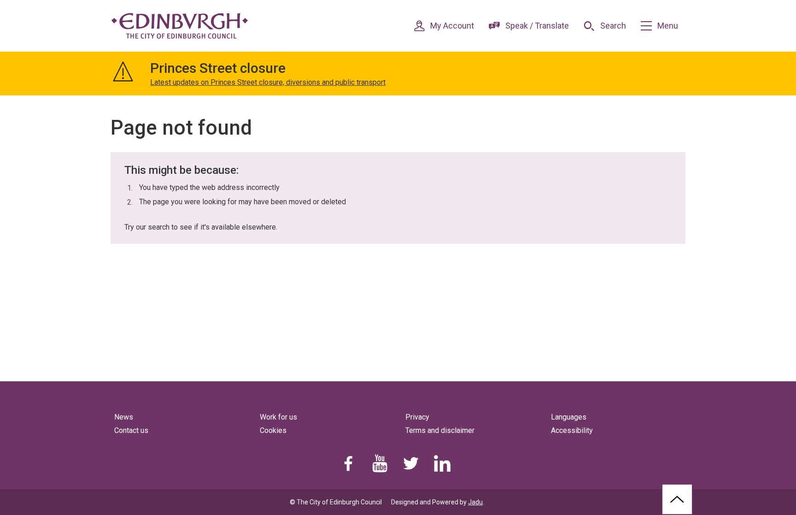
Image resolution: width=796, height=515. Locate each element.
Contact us (131, 430)
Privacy (417, 417)
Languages (568, 417)
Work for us (278, 417)
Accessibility (572, 430)
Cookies (273, 430)
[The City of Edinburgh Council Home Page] (180, 26)
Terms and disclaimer (439, 430)
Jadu (475, 502)
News (123, 417)
